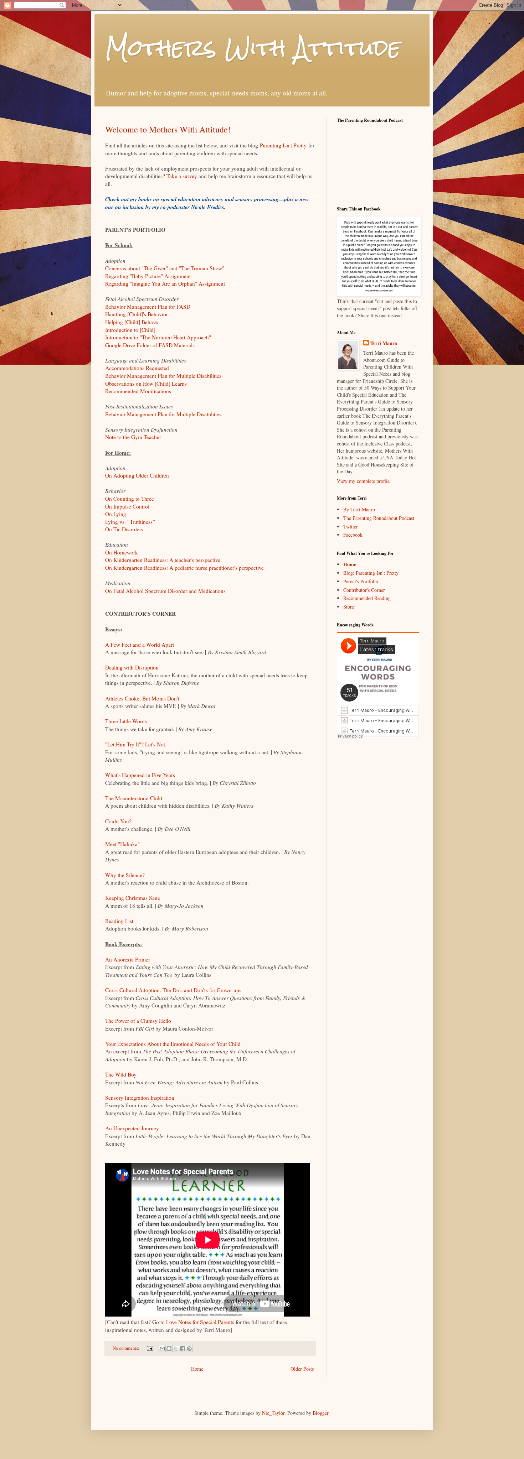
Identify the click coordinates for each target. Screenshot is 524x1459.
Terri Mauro (383, 343)
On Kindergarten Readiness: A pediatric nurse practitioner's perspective (184, 567)
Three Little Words (126, 721)
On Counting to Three (129, 498)
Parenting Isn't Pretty (283, 145)
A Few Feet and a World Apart (139, 644)
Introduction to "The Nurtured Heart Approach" (158, 337)
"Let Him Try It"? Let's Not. (135, 744)
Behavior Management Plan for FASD (147, 306)
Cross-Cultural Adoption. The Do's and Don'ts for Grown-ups (173, 990)
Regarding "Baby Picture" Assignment (148, 276)
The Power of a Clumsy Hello (138, 1020)
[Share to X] (175, 1348)
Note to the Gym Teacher (133, 437)
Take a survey (181, 175)
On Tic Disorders (124, 529)
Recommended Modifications (138, 391)
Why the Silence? (125, 875)
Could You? (118, 821)
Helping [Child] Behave (131, 321)
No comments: (126, 1348)
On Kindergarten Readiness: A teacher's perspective (162, 559)
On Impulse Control (127, 506)
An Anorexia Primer (127, 959)
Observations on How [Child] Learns (146, 383)
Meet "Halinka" (122, 844)
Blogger (320, 1413)
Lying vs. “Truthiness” (130, 521)
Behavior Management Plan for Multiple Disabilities (163, 375)
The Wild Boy (121, 1074)
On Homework (121, 552)
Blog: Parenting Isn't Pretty (371, 572)
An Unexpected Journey (132, 1128)
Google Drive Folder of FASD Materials (150, 345)
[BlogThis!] (169, 1348)
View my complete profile (363, 481)
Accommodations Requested (137, 367)
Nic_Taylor (273, 1413)
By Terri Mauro (359, 509)
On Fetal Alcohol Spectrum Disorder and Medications (165, 590)
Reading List (119, 920)
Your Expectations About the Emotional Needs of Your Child (173, 1043)
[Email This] (162, 1348)
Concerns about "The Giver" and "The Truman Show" (164, 268)
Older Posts (302, 1368)
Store (348, 606)
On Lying (115, 513)
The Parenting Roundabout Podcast (378, 518)
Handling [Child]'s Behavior (136, 314)
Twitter (350, 526)
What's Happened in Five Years (140, 774)
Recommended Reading (367, 598)
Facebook (353, 534)
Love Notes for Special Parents (200, 1321)
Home (197, 1368)
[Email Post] (149, 1348)
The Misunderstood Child (133, 798)
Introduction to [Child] (130, 329)
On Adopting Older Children (137, 475)
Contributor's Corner (364, 590)
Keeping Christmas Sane (132, 897)
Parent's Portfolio (360, 581)
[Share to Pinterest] (189, 1348)
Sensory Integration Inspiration (139, 1097)
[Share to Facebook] (182, 1348)
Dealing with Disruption (132, 667)
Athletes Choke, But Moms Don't (142, 698)
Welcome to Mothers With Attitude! (168, 129)
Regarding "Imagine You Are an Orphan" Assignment (165, 283)
